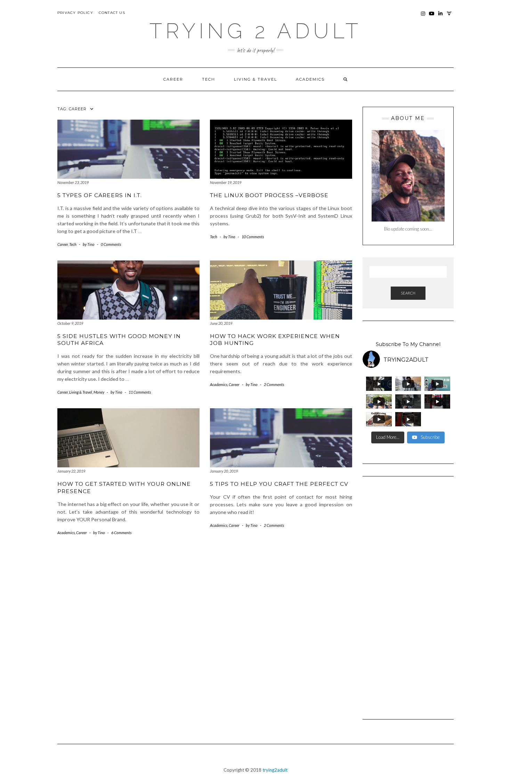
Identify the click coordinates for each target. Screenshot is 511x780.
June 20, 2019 (221, 323)
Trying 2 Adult (255, 31)
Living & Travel (255, 79)
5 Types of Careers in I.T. (99, 195)
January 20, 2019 (224, 471)
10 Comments (253, 236)
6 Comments (121, 532)
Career (173, 79)
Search (408, 293)
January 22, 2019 (71, 471)
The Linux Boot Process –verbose (269, 195)
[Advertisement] (408, 594)
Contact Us (112, 12)
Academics (310, 79)
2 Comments (274, 384)
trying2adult (274, 770)
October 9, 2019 (70, 323)
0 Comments (111, 244)
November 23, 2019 (73, 182)
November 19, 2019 (225, 182)
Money (99, 392)
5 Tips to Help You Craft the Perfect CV (279, 484)
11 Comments (140, 392)
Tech (208, 79)
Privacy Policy (75, 12)
